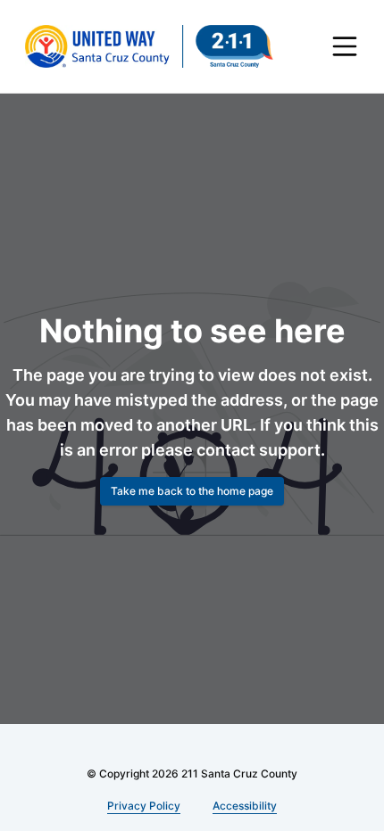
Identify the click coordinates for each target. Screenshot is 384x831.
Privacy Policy (145, 805)
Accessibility (242, 805)
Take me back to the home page (192, 490)
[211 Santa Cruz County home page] (149, 46)
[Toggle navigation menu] (344, 46)
